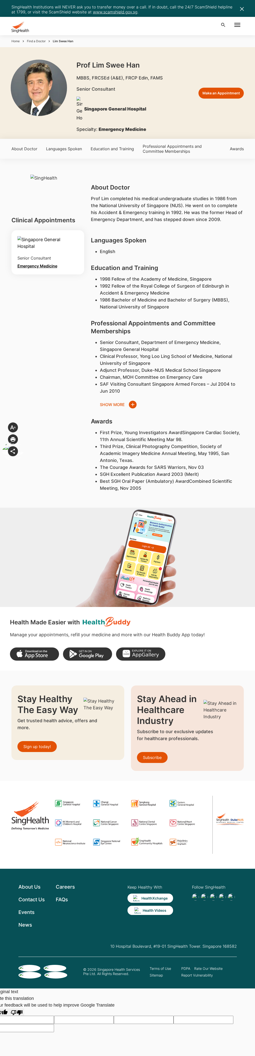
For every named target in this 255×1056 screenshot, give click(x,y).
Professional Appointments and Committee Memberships (172, 149)
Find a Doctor (36, 41)
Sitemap (156, 975)
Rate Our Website (208, 968)
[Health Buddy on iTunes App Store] (34, 654)
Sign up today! (37, 746)
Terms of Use (160, 968)
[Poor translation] (16, 1012)
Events (26, 912)
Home (15, 41)
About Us (29, 887)
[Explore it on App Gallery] (140, 654)
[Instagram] (222, 897)
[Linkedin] (213, 897)
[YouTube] (231, 897)
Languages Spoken (64, 148)
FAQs (62, 900)
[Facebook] (195, 897)
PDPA (185, 968)
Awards (237, 148)
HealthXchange (154, 898)
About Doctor (24, 148)
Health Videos (154, 910)
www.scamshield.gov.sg (115, 11)
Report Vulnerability (197, 975)
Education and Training (112, 148)
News (25, 925)
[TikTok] (204, 897)
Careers (65, 887)
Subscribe (152, 757)
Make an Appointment (221, 93)
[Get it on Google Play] (87, 654)
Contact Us (31, 900)
